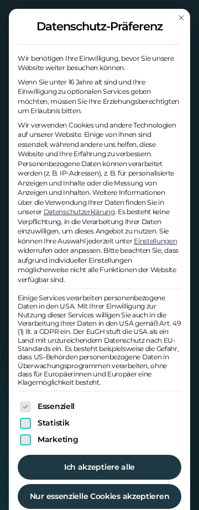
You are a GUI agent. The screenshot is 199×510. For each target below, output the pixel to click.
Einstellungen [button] (155, 241)
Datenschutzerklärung (79, 212)
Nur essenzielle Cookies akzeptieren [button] (100, 496)
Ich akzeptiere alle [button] (99, 467)
